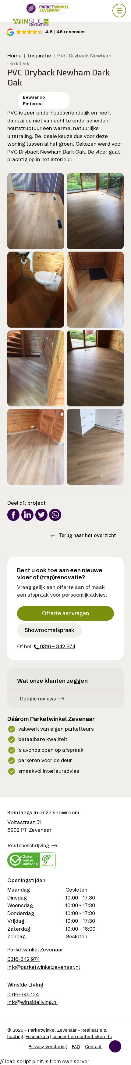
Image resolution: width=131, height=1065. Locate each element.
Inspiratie (39, 55)
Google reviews (38, 699)
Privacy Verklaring (48, 1046)
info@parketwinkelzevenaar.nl (43, 967)
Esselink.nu (37, 1036)
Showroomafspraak (49, 630)
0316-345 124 (23, 994)
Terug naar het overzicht (86, 535)
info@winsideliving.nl (32, 1002)
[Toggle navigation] (119, 10)
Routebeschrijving (28, 845)
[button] (47, 32)
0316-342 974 (23, 959)
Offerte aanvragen (65, 613)
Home (14, 55)
